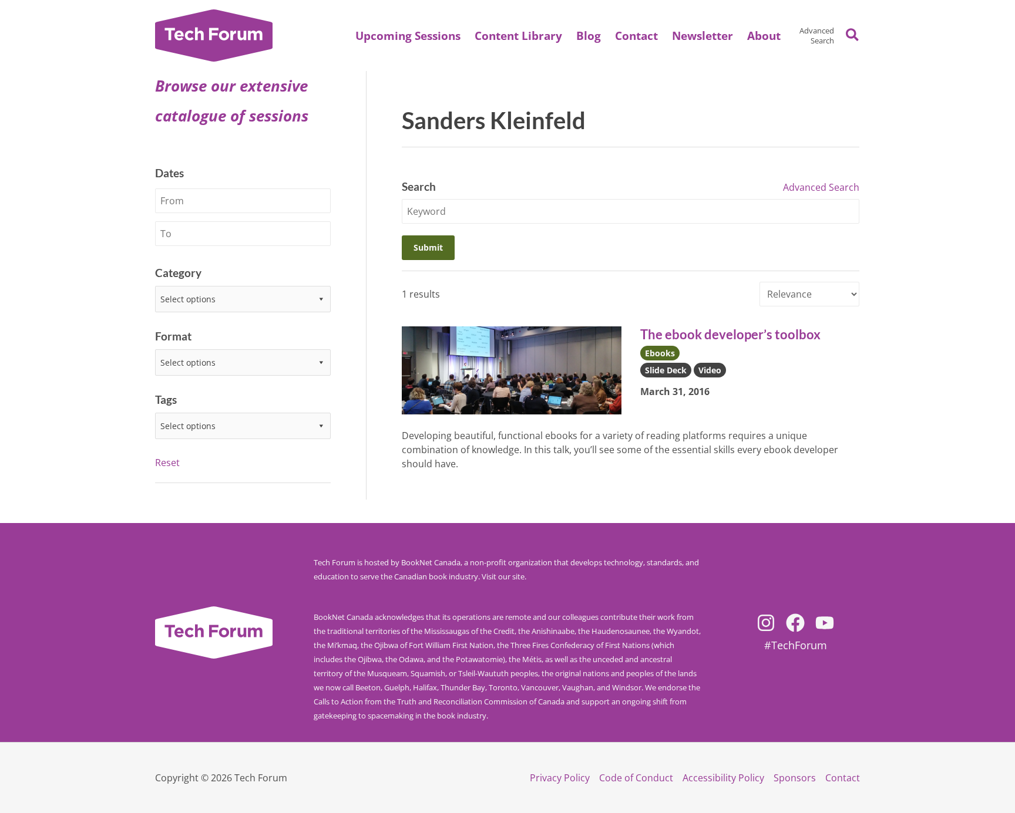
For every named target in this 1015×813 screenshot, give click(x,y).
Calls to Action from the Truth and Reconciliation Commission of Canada (439, 701)
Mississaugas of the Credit (469, 631)
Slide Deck (666, 370)
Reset (167, 462)
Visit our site (503, 576)
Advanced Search (816, 35)
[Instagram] (766, 622)
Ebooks (660, 353)
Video (709, 370)
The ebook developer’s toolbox (730, 334)
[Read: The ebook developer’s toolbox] (511, 369)
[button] (764, 35)
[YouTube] (824, 622)
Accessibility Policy (723, 777)
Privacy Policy (560, 777)
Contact (842, 777)
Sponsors (795, 777)
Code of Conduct (636, 777)
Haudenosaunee (620, 631)
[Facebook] (795, 622)
